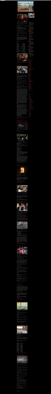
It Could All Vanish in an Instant (31, 108)
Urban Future (29, 86)
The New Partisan (29, 83)
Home (22, 390)
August (30, 109)
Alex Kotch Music (29, 59)
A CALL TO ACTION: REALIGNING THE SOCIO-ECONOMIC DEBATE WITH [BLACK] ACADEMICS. (31, 42)
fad (22, 86)
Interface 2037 (29, 71)
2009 (29, 116)
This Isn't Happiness (30, 84)
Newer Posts (18, 390)
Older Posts (27, 390)
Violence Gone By (19, 65)
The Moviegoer (30, 22)
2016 (29, 94)
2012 (29, 97)
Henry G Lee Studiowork (30, 66)
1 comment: (22, 118)
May (29, 111)
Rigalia (28, 77)
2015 (29, 95)
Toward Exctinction (19, 301)
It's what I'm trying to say (20, 131)
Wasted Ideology (30, 46)
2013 (29, 96)
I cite (28, 67)
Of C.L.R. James (29, 76)
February (30, 113)
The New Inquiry (30, 35)
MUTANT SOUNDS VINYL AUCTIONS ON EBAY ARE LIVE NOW (31, 31)
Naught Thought (29, 74)
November (30, 98)
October (30, 99)
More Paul (29, 73)
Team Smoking (29, 80)
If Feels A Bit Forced (30, 70)
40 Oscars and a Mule (19, 13)
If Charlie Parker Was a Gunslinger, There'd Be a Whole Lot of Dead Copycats (31, 69)
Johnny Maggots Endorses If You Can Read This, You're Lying (22, 121)
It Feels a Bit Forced (30, 49)
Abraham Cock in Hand (25, 62)
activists (20, 229)
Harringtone (29, 65)
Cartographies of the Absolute (30, 61)
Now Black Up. (30, 41)
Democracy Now (18, 165)
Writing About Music (30, 87)
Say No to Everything (31, 106)
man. (23, 131)
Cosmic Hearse (30, 53)
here (20, 130)
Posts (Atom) (20, 391)
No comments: (22, 281)
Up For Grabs (30, 104)
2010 (29, 115)
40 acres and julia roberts (20, 62)
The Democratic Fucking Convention (21, 246)
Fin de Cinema (29, 64)
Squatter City (29, 79)
